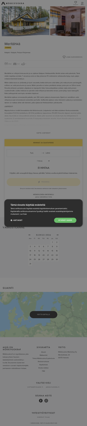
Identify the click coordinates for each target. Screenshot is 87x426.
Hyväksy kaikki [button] (65, 220)
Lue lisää (23, 214)
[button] (16, 220)
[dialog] (43, 213)
